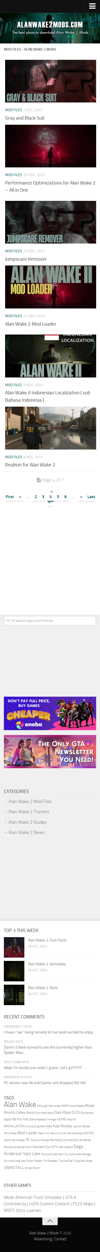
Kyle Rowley (62, 1126)
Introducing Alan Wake (39, 1126)
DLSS (76, 1112)
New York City (58, 1133)
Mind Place (10, 1133)
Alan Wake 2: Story (43, 987)
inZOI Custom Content (49, 1203)
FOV (19, 1119)
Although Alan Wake (49, 1106)
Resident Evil (42, 1147)
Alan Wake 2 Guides (27, 822)
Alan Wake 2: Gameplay (47, 964)
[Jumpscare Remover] (50, 222)
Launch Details (81, 1126)
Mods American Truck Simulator (33, 1197)
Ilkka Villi (71, 1119)
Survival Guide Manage (78, 1154)
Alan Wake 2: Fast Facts (47, 940)
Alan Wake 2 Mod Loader (30, 324)
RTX (54, 1147)
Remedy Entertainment (18, 1147)
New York (43, 1133)
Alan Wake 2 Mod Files (30, 801)
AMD (65, 1106)
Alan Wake (20, 1104)
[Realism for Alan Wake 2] (50, 428)
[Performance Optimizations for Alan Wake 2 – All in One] (50, 146)
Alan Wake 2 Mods (44, 1233)
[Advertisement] (50, 563)
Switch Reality (34, 1161)
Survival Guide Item (52, 1154)
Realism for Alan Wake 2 (30, 465)
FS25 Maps (83, 1203)
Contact (60, 1239)
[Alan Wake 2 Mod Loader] (50, 287)
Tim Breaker (50, 1161)
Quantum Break (40, 1140)
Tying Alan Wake (83, 1161)
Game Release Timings (42, 1119)
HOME (61, 1119)
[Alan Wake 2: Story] (14, 995)
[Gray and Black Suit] (50, 81)
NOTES (89, 1133)
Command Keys (44, 1113)
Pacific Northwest (14, 1140)
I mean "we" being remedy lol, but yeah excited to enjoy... (49, 1032)
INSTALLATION (14, 1126)
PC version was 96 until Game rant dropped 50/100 (45, 1083)
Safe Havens (65, 1147)
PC (28, 1140)
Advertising (43, 1239)
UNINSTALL (14, 1167)
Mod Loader (27, 1132)
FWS (25, 1119)
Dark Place (62, 1112)
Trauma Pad (65, 1161)
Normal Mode (75, 1133)
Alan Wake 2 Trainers (28, 811)
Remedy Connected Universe (70, 1140)
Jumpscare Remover (26, 259)
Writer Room (32, 1168)
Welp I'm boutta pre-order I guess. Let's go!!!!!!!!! (43, 1067)
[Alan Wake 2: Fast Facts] (14, 947)
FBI (14, 1119)
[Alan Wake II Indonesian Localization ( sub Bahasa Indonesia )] (50, 356)
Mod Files (13, 110)
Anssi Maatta (76, 1106)
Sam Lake (32, 1153)
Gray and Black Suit (25, 118)
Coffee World (25, 1113)
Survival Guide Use (14, 1161)
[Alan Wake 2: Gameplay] (14, 971)
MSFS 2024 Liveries (22, 1210)
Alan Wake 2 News (26, 832)
